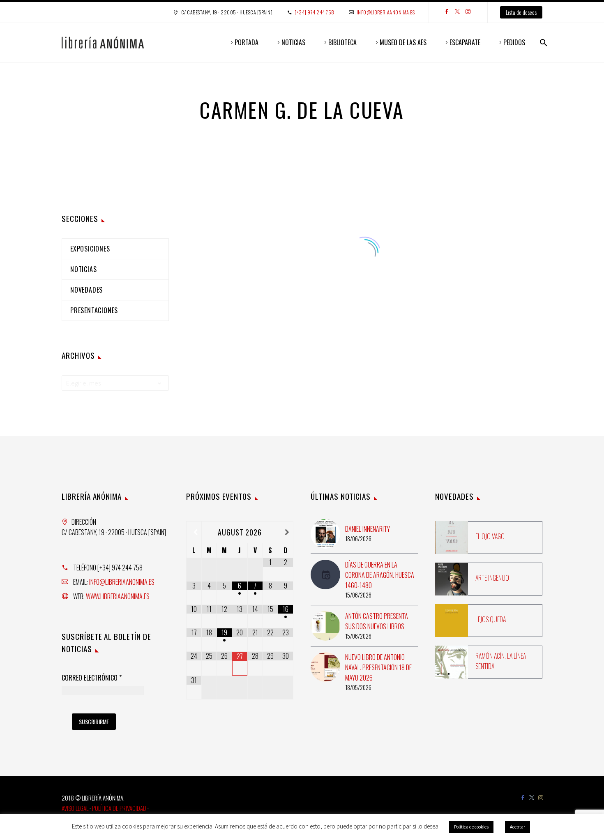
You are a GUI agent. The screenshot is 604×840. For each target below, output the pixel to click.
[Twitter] (457, 12)
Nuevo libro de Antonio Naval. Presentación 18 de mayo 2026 (378, 667)
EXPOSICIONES (90, 249)
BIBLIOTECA (342, 42)
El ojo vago (490, 536)
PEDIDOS (514, 42)
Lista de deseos (521, 12)
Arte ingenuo (492, 578)
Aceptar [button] (517, 827)
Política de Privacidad (119, 807)
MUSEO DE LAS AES (403, 42)
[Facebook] (446, 12)
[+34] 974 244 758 (314, 12)
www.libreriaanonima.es (118, 596)
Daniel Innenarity (367, 529)
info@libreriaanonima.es (386, 12)
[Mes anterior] (194, 532)
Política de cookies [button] (471, 827)
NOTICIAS (293, 42)
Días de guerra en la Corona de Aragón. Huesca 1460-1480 (379, 575)
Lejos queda (490, 619)
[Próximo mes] (285, 532)
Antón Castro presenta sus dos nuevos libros (376, 621)
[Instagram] (468, 12)
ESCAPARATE (465, 42)
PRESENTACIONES (94, 310)
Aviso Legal (75, 807)
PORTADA (246, 42)
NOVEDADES (86, 290)
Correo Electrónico (92, 678)
